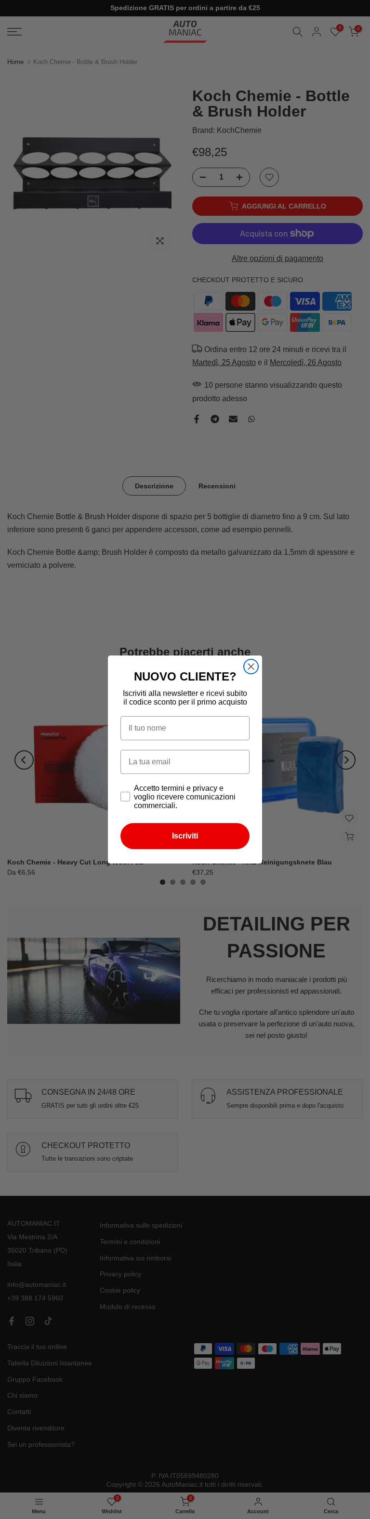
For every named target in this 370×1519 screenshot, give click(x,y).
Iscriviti (185, 836)
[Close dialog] (251, 666)
